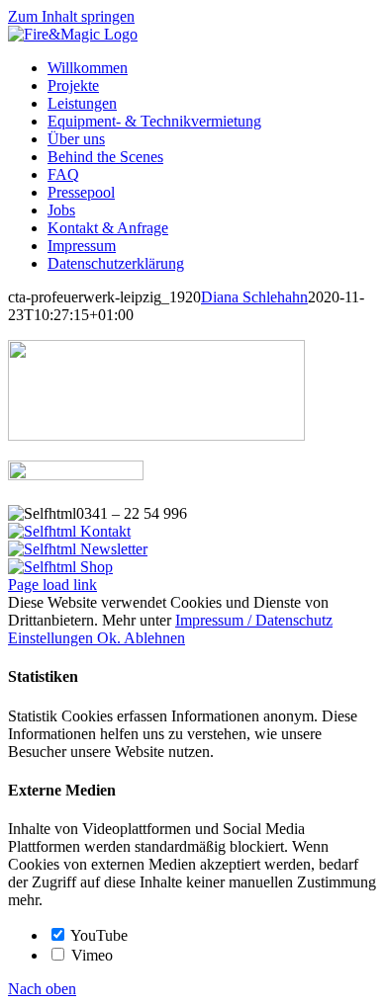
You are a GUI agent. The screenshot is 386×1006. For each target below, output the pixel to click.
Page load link (52, 584)
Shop (94, 566)
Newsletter (111, 549)
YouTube (97, 935)
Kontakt (103, 531)
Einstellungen (52, 637)
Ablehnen (154, 637)
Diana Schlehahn (254, 297)
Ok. (110, 637)
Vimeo (90, 955)
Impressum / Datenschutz (254, 620)
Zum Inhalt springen (71, 16)
